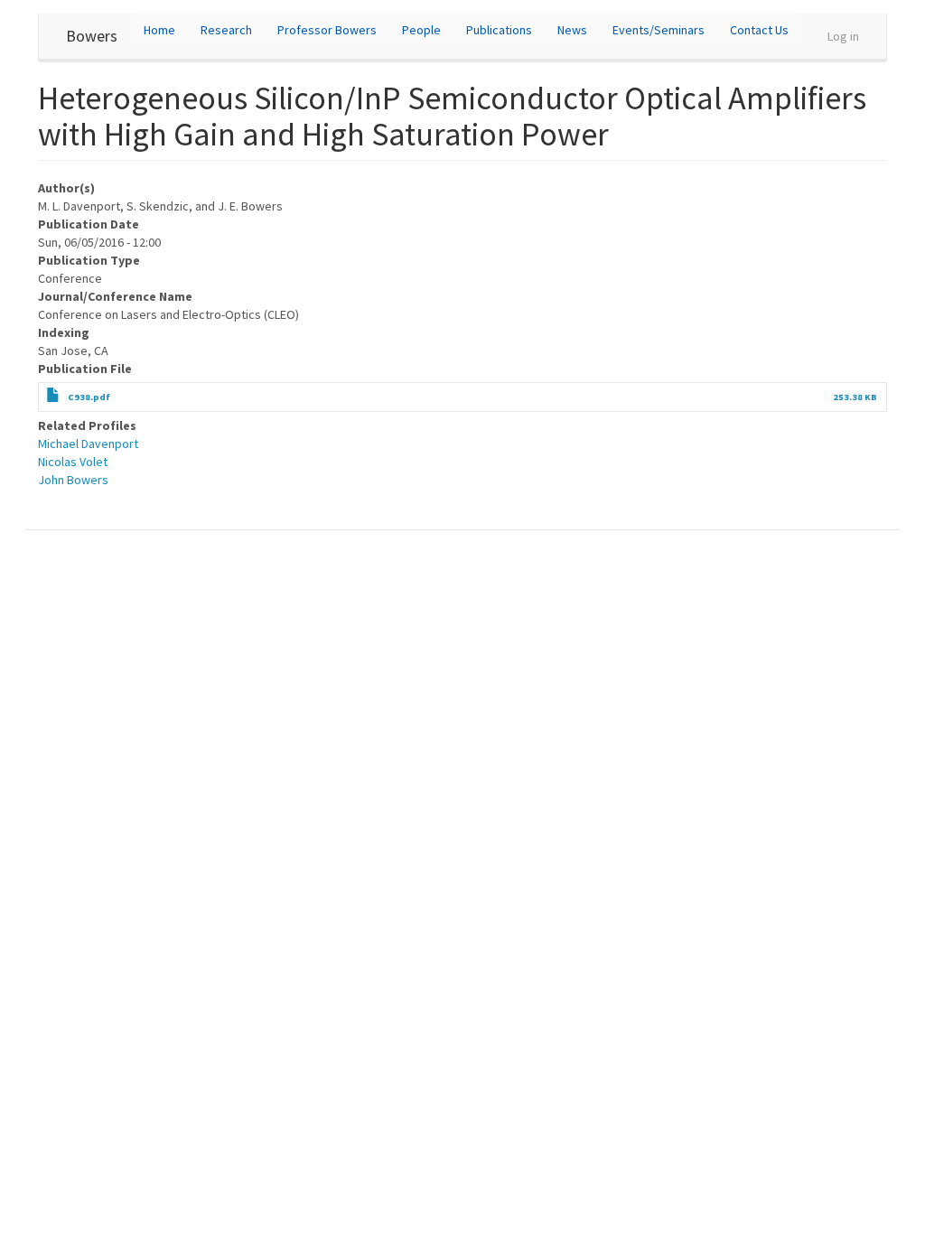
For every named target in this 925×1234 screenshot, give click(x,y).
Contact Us (759, 30)
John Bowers (73, 480)
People (421, 30)
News (572, 30)
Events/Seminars (658, 30)
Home (159, 30)
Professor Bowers (327, 30)
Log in (843, 36)
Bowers (91, 35)
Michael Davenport (88, 443)
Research (226, 30)
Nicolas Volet (72, 461)
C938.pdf (89, 397)
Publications (499, 30)
